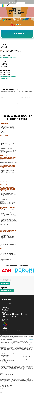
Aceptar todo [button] (3, 339)
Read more (31, 339)
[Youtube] (12, 2)
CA (17, 1)
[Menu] (31, 5)
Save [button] (1, 392)
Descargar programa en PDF (6, 290)
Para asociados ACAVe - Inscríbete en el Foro (8, 57)
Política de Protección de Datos (10, 330)
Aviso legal (3, 330)
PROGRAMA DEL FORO (4, 78)
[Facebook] (9, 2)
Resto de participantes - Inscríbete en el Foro (8, 76)
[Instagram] (14, 2)
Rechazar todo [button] (9, 339)
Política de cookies (17, 330)
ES (15, 1)
